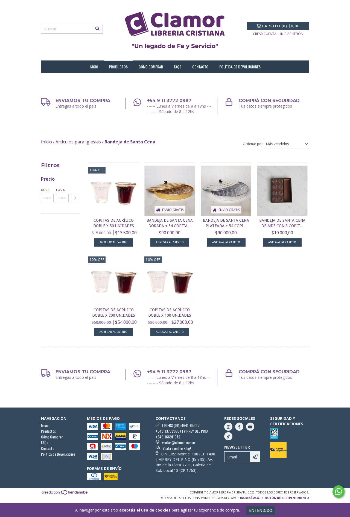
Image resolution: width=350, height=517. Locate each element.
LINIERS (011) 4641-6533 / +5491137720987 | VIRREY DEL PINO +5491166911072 (182, 431)
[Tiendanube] (65, 494)
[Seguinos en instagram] (228, 427)
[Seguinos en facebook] (239, 427)
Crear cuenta (264, 33)
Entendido (260, 510)
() (281, 25)
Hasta (60, 190)
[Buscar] (97, 29)
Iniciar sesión (291, 33)
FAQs (177, 67)
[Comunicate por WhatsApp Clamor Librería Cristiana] (338, 491)
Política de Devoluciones (240, 67)
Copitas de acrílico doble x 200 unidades (113, 312)
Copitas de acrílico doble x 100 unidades (169, 312)
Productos (118, 67)
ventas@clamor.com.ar (178, 442)
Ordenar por (253, 143)
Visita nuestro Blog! (177, 448)
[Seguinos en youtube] (250, 427)
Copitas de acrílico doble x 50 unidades (113, 223)
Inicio (93, 67)
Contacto (200, 67)
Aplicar (75, 198)
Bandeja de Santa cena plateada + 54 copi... (226, 223)
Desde (45, 190)
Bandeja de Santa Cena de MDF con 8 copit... (282, 223)
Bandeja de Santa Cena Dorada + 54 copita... (170, 223)
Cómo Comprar (151, 67)
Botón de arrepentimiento (287, 498)
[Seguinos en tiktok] (228, 436)
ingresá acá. (250, 498)
